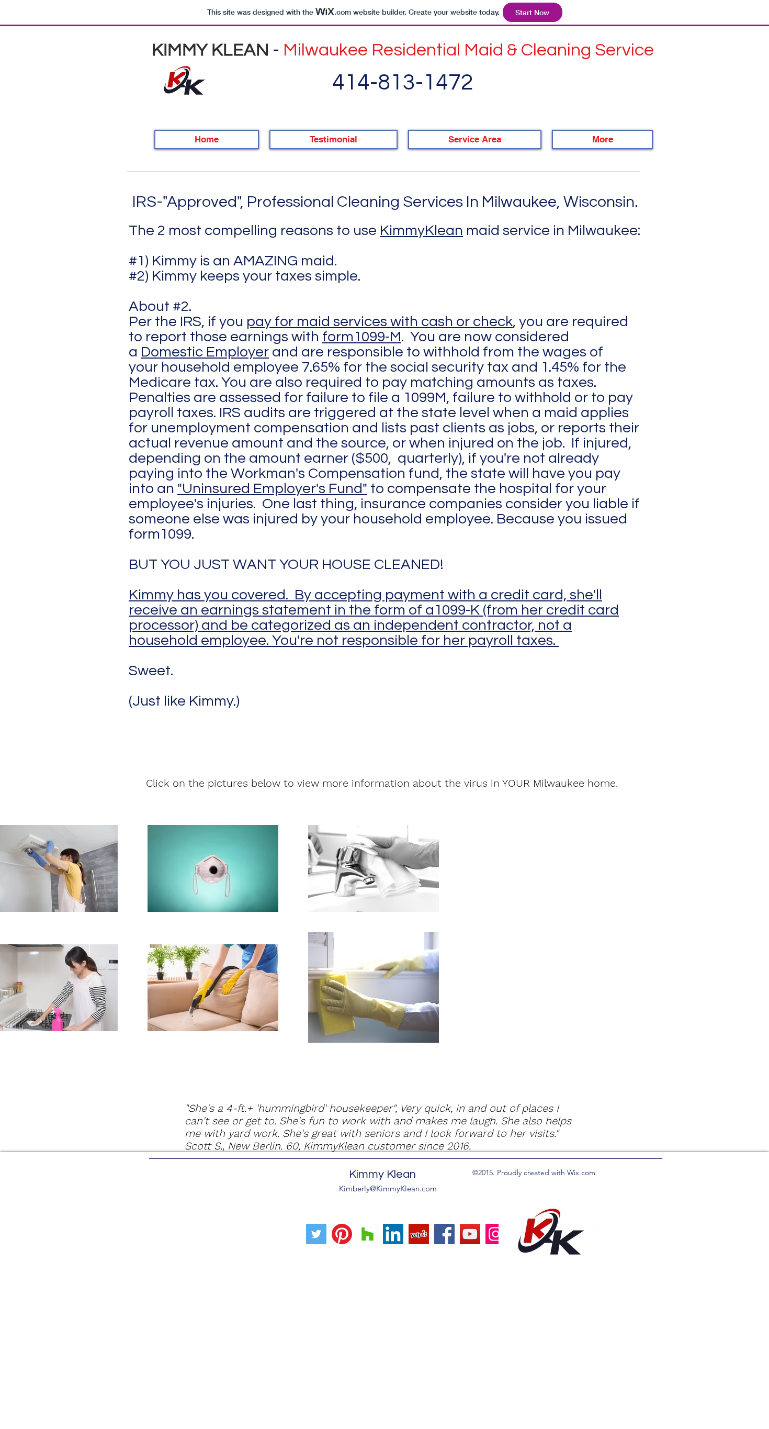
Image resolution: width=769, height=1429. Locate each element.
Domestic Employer (205, 352)
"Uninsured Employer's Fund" (272, 488)
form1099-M (361, 336)
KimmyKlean (421, 230)
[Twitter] (316, 1234)
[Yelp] (419, 1234)
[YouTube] (470, 1234)
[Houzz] (367, 1234)
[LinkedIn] (393, 1234)
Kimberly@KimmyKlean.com (388, 1188)
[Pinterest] (342, 1234)
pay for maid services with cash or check (379, 321)
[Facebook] (444, 1234)
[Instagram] (495, 1234)
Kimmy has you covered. (212, 594)
